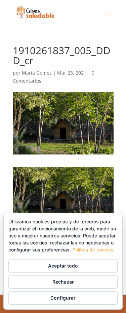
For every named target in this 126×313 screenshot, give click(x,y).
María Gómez (37, 73)
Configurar (63, 298)
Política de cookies (93, 249)
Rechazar (63, 282)
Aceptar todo (63, 266)
